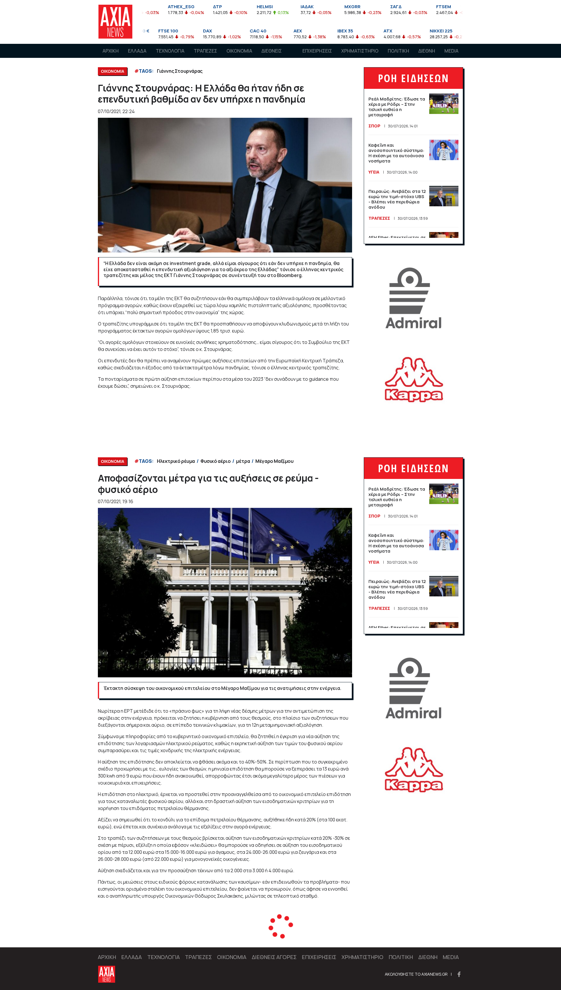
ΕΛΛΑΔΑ (137, 51)
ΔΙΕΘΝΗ (426, 51)
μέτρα (243, 461)
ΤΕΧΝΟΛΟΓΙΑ (170, 51)
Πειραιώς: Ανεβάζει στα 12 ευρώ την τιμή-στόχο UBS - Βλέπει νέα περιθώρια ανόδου (397, 199)
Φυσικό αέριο (215, 461)
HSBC (163, 935)
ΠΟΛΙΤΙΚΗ (398, 51)
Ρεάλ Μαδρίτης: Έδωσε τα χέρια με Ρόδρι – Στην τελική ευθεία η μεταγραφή (396, 107)
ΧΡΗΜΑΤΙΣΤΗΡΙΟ (359, 51)
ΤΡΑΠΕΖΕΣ (205, 51)
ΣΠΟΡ (374, 126)
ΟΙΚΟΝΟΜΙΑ (239, 51)
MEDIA (451, 51)
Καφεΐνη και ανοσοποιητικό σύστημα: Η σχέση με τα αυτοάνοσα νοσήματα (396, 153)
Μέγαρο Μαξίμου (274, 461)
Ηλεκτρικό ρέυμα (176, 461)
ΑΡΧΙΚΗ (111, 51)
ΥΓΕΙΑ (373, 172)
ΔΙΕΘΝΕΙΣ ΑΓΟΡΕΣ (272, 56)
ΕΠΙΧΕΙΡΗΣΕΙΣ (317, 51)
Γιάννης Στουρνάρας (179, 71)
